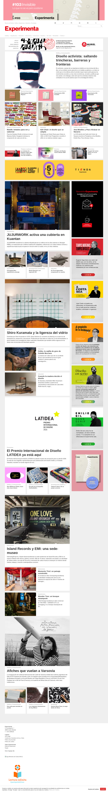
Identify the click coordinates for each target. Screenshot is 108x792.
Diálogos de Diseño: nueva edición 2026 (60, 151)
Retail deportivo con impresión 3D (35, 271)
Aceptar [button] (103, 789)
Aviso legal (7, 736)
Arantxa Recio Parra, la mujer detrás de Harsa (59, 707)
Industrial (21, 35)
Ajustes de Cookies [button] (93, 789)
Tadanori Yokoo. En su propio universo (57, 487)
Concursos (36, 35)
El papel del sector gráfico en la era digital (93, 152)
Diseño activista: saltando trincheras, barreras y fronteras (76, 60)
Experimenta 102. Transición (93, 93)
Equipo (6, 748)
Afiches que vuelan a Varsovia (31, 671)
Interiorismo (28, 35)
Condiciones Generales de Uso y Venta (14, 738)
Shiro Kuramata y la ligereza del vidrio (37, 333)
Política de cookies (9, 741)
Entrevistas (91, 149)
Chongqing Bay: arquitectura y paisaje (13, 271)
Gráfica (7, 35)
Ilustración (54, 704)
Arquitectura (13, 35)
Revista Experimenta (27, 91)
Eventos (43, 35)
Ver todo (49, 35)
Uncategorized (33, 268)
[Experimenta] (22, 28)
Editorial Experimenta (10, 746)
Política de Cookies (54, 790)
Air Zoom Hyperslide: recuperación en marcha (58, 271)
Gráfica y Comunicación (63, 53)
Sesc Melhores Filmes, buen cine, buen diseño (15, 487)
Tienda (62, 35)
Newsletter (55, 35)
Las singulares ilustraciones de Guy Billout (37, 707)
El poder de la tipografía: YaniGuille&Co (36, 487)
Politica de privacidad (10, 739)
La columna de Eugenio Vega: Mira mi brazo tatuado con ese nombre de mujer (26, 153)
